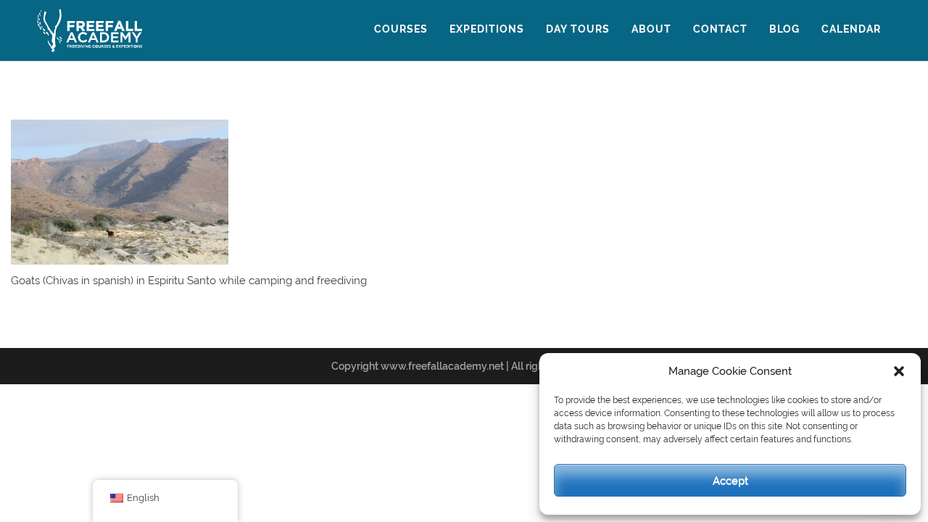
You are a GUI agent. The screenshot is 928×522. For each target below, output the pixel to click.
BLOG (784, 29)
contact (720, 29)
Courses (401, 29)
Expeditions (487, 29)
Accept (730, 480)
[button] (899, 371)
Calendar (851, 29)
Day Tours (578, 29)
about (651, 29)
